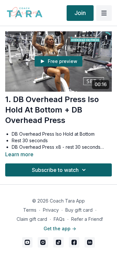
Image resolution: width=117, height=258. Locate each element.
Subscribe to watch (55, 170)
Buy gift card (79, 210)
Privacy (51, 210)
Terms (29, 210)
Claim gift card (32, 219)
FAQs (59, 219)
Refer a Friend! (87, 219)
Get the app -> (60, 228)
